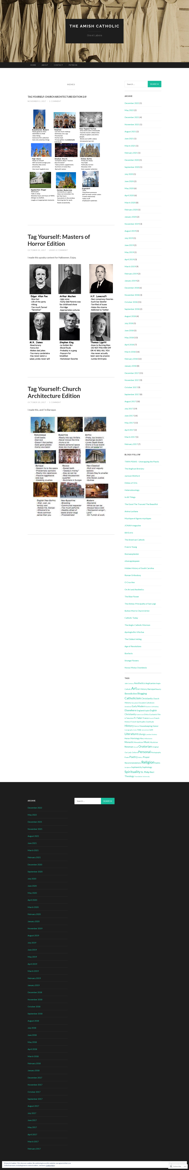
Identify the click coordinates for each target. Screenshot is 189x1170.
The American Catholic (135, 539)
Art (134, 688)
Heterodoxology (132, 490)
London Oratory (151, 734)
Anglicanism (150, 683)
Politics (140, 757)
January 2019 (130, 280)
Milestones (148, 738)
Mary (142, 738)
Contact (58, 65)
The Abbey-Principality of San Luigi (140, 603)
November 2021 (132, 124)
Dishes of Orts (131, 483)
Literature (131, 734)
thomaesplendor (132, 554)
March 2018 (130, 351)
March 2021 (130, 145)
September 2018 (132, 309)
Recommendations (133, 763)
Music (147, 742)
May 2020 (129, 188)
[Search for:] (143, 84)
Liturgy (142, 734)
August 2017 (130, 401)
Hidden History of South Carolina (139, 568)
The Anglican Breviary (134, 468)
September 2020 (132, 167)
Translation (138, 776)
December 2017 (132, 373)
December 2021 (132, 117)
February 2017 (131, 444)
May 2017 (129, 422)
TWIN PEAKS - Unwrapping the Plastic (142, 461)
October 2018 (131, 302)
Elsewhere (130, 710)
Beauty (158, 689)
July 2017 (129, 408)
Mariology (135, 738)
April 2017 (129, 430)
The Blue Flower (132, 596)
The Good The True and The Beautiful (141, 504)
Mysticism (154, 742)
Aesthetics (139, 683)
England (140, 710)
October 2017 (131, 387)
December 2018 (132, 287)
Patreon (73, 65)
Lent (151, 730)
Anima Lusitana (131, 511)
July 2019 (129, 238)
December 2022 (132, 103)
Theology (129, 776)
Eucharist (153, 714)
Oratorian (145, 746)
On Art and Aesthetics (134, 589)
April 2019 (129, 259)
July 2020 (129, 174)
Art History (142, 689)
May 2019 (129, 252)
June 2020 (129, 181)
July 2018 (129, 323)
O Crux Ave (130, 582)
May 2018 (129, 337)
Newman (129, 746)
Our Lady (128, 752)
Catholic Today (131, 618)
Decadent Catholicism (146, 703)
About (45, 65)
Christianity (147, 698)
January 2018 (130, 366)
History (129, 725)
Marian (127, 738)
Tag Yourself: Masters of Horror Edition (59, 240)
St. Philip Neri (147, 772)
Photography (156, 752)
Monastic (129, 742)
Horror (136, 726)
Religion (148, 762)
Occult (136, 747)
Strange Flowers (132, 660)
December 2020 (132, 160)
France (145, 718)
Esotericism (140, 714)
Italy (139, 730)
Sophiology (147, 767)
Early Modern (139, 706)
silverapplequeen (132, 561)
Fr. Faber (138, 718)
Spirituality (133, 772)
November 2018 (132, 295)
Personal (144, 752)
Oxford (135, 752)
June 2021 (129, 138)
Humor (156, 726)
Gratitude (150, 722)
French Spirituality (138, 722)
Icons (135, 730)
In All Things (130, 497)
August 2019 (130, 231)
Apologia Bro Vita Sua (134, 632)
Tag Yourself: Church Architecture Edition (54, 392)
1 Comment (55, 101)
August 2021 (130, 131)
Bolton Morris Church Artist (137, 611)
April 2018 (129, 344)
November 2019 (132, 224)
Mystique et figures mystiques (138, 518)
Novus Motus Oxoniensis (136, 667)
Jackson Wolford (132, 476)
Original (155, 747)
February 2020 (131, 209)
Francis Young (131, 547)
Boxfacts (129, 653)
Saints (157, 763)
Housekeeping (145, 726)
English (147, 711)
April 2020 (129, 195)
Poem (127, 757)
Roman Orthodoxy (133, 575)
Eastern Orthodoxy (152, 706)
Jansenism (145, 730)
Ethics (146, 714)
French (151, 718)
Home (33, 65)
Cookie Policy (50, 1165)
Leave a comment (58, 250)
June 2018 (129, 330)
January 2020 (130, 217)
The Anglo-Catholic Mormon (137, 625)
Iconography (129, 730)
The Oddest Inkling (133, 639)
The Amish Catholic (94, 26)
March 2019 (130, 266)
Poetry (133, 756)
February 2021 (131, 153)
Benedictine (131, 693)
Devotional (128, 706)
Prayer (146, 757)
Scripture (128, 767)
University (146, 776)
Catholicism (133, 698)
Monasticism (138, 742)
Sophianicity (136, 767)
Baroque (151, 689)
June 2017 (129, 415)
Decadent (135, 703)
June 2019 (129, 245)
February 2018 (131, 359)
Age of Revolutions (133, 646)
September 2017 (132, 394)
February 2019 (131, 273)
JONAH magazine (133, 525)
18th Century (129, 683)
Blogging (142, 693)
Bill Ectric (129, 532)
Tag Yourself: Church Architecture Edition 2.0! (57, 96)
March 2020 (130, 202)
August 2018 (130, 316)
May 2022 (129, 110)
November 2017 (132, 380)
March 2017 (130, 437)
